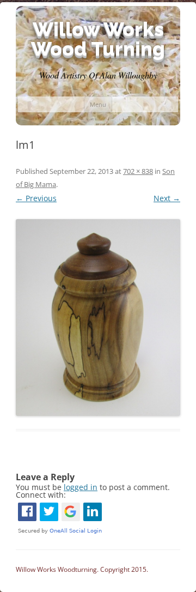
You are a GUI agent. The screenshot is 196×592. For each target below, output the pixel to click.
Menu (98, 104)
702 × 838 (138, 171)
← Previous (36, 198)
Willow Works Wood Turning (98, 38)
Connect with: (41, 495)
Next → (167, 198)
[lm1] (98, 317)
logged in (80, 487)
